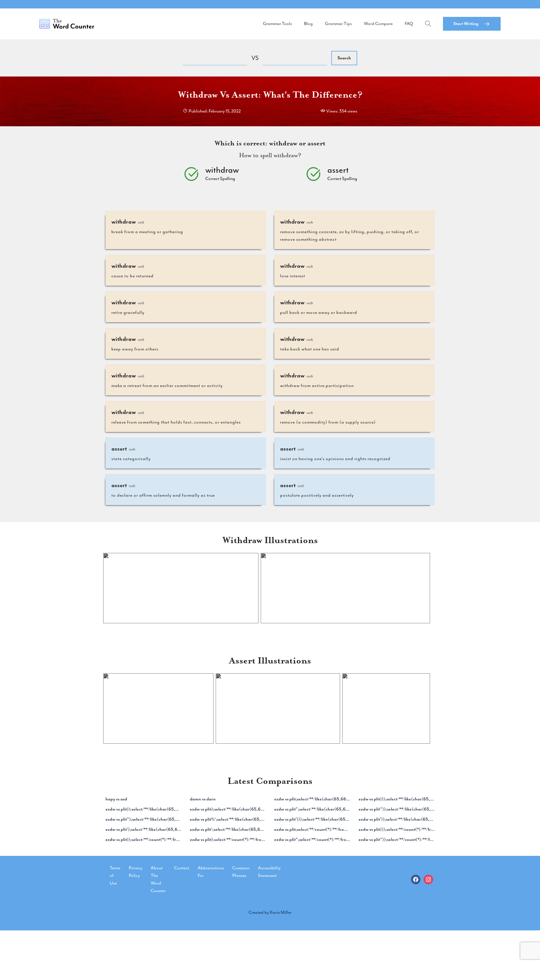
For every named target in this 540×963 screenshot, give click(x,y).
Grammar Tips (338, 23)
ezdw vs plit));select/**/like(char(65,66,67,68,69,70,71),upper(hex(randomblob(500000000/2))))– (143, 809)
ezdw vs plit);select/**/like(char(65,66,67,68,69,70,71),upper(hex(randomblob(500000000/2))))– (228, 809)
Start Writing (465, 23)
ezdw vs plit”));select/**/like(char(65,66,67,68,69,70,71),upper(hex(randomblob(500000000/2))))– (397, 809)
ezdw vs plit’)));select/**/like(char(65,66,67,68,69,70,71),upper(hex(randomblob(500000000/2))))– (312, 819)
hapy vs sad (116, 799)
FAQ (409, 23)
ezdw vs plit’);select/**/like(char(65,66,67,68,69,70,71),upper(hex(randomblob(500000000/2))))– (143, 829)
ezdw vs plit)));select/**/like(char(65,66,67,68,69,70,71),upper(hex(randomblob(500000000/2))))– (397, 799)
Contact (181, 868)
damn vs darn (203, 799)
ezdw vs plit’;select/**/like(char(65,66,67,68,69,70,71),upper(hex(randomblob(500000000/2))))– (228, 829)
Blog (308, 23)
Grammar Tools (277, 23)
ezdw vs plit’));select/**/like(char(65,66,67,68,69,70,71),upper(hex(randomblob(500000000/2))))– (397, 819)
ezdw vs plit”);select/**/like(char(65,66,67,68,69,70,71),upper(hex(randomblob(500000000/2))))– (143, 819)
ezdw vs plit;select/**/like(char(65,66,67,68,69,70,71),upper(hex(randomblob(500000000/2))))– (312, 799)
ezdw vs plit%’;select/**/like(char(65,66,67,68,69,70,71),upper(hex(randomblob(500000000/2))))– (228, 819)
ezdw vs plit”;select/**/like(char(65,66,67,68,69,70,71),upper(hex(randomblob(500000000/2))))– (312, 809)
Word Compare (378, 23)
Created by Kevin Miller (270, 912)
